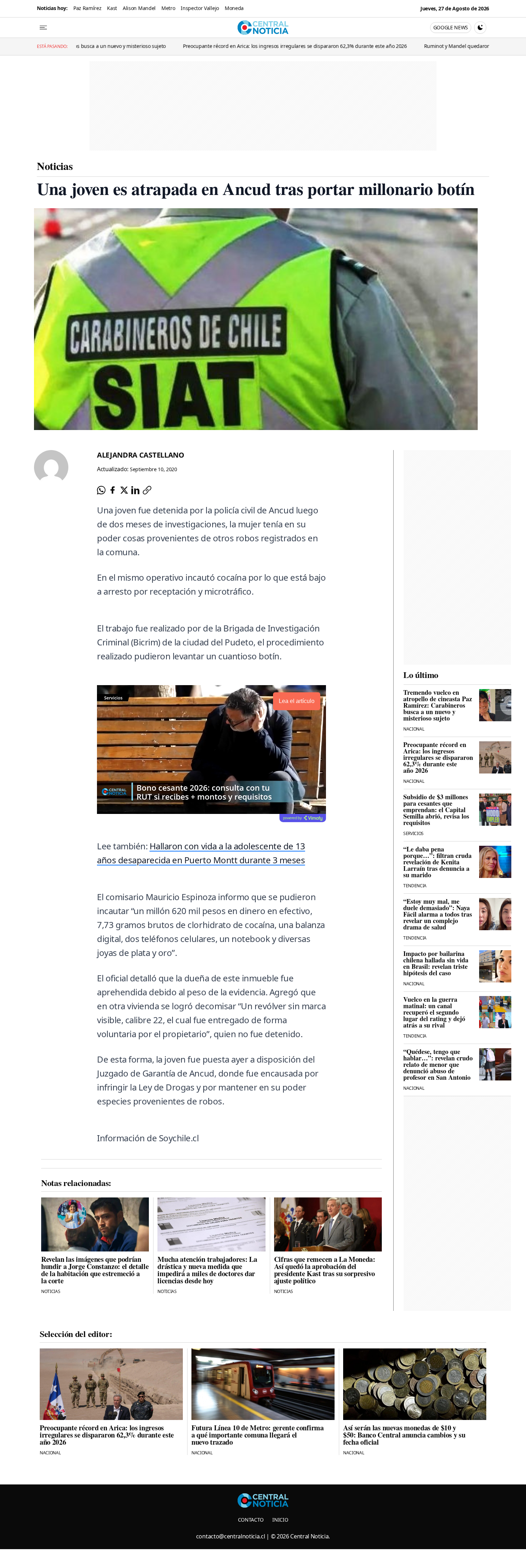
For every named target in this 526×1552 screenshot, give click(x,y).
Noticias (55, 166)
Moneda (234, 8)
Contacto (251, 1519)
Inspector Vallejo (200, 8)
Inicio (280, 1519)
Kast (112, 8)
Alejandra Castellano (140, 455)
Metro (168, 8)
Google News (450, 27)
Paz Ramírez (87, 8)
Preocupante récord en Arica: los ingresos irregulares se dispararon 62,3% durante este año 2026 (218, 46)
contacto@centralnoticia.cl (230, 1536)
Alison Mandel (139, 8)
